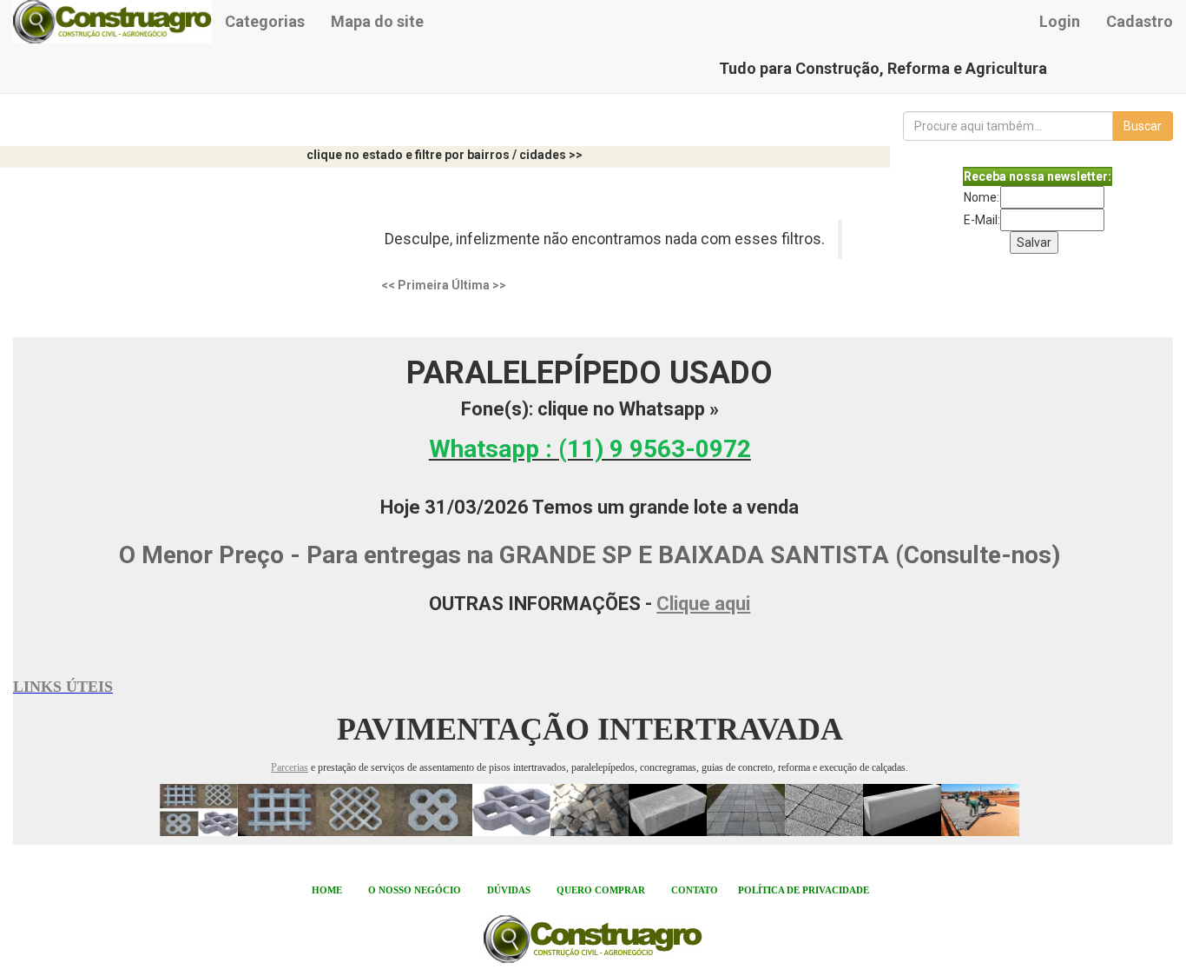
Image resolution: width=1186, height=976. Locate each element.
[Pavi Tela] (355, 809)
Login (1059, 21)
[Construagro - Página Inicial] (112, 21)
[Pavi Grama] (433, 809)
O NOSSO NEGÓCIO (414, 890)
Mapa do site (377, 21)
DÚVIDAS (508, 890)
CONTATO (694, 890)
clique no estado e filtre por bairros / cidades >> (444, 155)
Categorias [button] (265, 21)
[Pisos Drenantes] (824, 809)
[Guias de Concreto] (902, 809)
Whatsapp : (590, 449)
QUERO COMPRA (597, 890)
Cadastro (1139, 21)
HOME (327, 890)
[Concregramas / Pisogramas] (199, 809)
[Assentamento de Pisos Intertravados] (980, 809)
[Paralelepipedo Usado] (589, 809)
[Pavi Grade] (277, 809)
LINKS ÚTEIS (63, 686)
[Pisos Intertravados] (707, 809)
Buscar (1142, 126)
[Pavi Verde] (511, 809)
